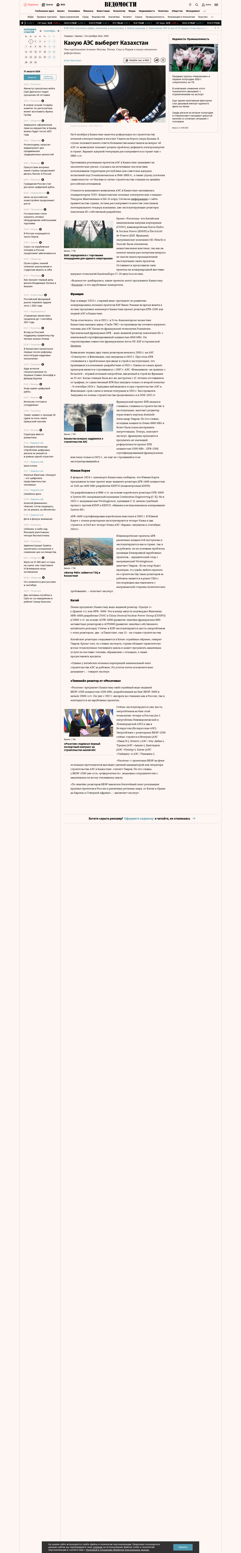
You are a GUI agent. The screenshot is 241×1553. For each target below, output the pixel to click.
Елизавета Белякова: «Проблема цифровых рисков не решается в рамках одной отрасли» (38, 451)
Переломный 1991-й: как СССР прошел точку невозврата (179, 28)
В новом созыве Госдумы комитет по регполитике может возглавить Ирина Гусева (38, 110)
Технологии (119, 11)
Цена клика (30, 465)
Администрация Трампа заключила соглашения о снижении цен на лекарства (40, 549)
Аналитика (114, 17)
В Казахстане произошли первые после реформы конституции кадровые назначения (38, 353)
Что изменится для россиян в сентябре (40, 583)
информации (139, 199)
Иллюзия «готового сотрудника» (35, 403)
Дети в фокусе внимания (38, 519)
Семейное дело (32, 493)
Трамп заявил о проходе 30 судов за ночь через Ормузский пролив (39, 418)
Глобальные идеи (44, 11)
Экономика (74, 11)
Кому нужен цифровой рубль (37, 390)
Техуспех (203, 17)
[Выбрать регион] (190, 4)
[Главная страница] (120, 5)
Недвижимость (147, 11)
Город (85, 17)
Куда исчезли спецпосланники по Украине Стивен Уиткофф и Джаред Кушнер (39, 373)
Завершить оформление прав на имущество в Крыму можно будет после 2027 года (40, 129)
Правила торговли (47, 17)
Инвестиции (103, 11)
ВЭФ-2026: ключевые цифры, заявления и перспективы (94, 28)
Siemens (75, 345)
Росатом (77, 284)
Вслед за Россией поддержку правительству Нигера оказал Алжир (39, 335)
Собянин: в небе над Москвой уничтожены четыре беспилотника (36, 532)
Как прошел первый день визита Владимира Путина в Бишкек (40, 283)
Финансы (88, 11)
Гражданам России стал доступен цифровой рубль (39, 185)
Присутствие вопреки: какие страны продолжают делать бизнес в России (39, 170)
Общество (177, 11)
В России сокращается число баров (37, 235)
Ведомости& (98, 17)
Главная (68, 36)
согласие (97, 1547)
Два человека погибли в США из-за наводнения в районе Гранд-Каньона (38, 598)
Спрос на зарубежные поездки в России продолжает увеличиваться (40, 250)
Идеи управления (69, 17)
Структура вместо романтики (34, 436)
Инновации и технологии (181, 17)
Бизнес (61, 11)
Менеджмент (193, 11)
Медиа (132, 11)
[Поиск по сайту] (196, 4)
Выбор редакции (136, 28)
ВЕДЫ (30, 17)
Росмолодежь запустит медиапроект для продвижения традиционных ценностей (39, 149)
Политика (163, 11)
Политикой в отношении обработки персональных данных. (117, 1550)
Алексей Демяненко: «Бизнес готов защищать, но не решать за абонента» (39, 506)
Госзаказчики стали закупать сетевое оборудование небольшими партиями (40, 218)
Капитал (127, 17)
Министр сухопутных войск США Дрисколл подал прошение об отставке (39, 91)
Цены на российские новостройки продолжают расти (39, 200)
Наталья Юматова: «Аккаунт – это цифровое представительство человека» (40, 479)
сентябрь (49, 30)
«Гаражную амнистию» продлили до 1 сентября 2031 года (38, 319)
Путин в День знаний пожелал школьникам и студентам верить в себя (38, 266)
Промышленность (155, 17)
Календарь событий (30, 31)
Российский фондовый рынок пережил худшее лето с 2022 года (37, 302)
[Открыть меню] (216, 5)
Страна (138, 17)
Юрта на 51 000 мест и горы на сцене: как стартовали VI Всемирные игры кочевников (39, 567)
